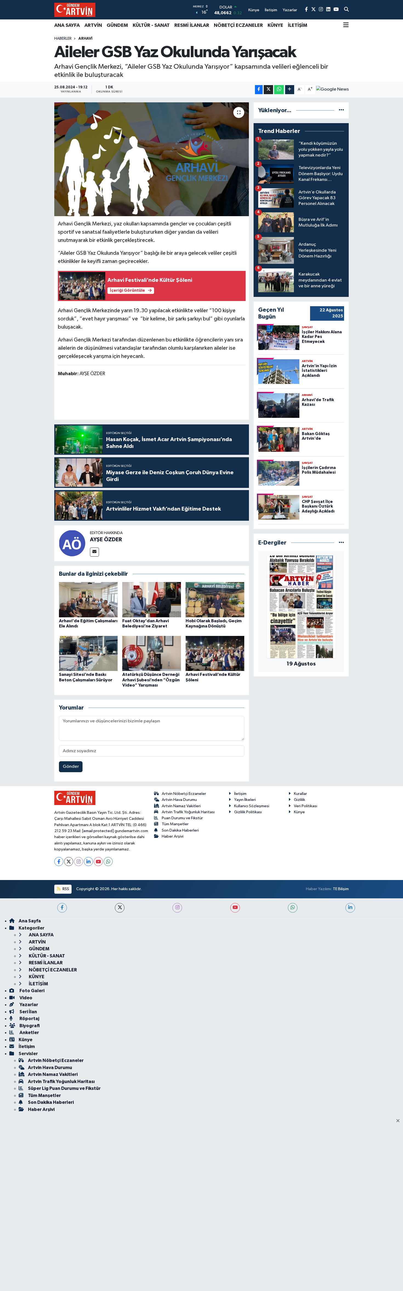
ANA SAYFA (67, 25)
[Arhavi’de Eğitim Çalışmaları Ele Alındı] (88, 599)
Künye (299, 812)
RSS (65, 889)
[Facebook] (58, 861)
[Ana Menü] (346, 25)
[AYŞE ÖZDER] (72, 543)
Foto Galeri (31, 990)
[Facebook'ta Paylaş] (259, 89)
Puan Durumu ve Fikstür (182, 818)
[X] (68, 861)
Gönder (71, 766)
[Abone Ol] (332, 89)
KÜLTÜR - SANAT (151, 25)
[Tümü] (341, 110)
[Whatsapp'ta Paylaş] (279, 89)
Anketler (29, 1032)
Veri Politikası (305, 806)
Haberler (63, 38)
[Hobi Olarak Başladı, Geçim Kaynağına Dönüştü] (215, 599)
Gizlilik (299, 800)
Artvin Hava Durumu (179, 800)
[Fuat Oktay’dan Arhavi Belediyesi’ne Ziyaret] (151, 599)
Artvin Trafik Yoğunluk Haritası (188, 812)
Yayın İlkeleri (245, 800)
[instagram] (177, 908)
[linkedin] (350, 908)
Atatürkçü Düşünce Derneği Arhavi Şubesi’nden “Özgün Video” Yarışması (151, 679)
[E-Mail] (94, 552)
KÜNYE (275, 25)
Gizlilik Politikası (248, 812)
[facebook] (62, 908)
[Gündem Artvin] (74, 9)
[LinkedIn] (88, 861)
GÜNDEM (117, 25)
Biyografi (29, 1025)
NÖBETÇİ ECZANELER (238, 25)
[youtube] (235, 908)
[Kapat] (399, 1121)
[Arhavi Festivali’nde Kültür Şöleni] (215, 653)
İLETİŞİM (297, 25)
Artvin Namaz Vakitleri (181, 806)
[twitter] (119, 908)
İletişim (240, 794)
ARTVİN (93, 25)
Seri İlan (28, 1011)
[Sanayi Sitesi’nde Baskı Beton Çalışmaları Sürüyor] (88, 653)
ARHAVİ (85, 38)
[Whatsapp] (108, 861)
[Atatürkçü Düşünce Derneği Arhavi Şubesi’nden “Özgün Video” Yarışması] (151, 653)
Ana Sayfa (30, 921)
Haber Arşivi (172, 836)
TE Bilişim (341, 889)
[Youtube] (98, 861)
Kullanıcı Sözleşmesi (251, 806)
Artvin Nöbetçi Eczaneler (184, 794)
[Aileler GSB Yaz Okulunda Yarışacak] (151, 159)
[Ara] (346, 9)
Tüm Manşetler (175, 824)
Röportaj (29, 1018)
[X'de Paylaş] (268, 89)
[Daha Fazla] (289, 89)
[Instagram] (78, 861)
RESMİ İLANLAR (191, 25)
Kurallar (300, 794)
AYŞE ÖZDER (106, 539)
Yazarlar (28, 1004)
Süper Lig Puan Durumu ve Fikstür (64, 1088)
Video (25, 997)
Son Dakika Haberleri (180, 830)
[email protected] (98, 831)
